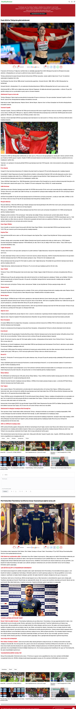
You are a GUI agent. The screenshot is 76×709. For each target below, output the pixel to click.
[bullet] (22, 491)
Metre (8, 438)
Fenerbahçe (4, 669)
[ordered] (20, 491)
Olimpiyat (14, 438)
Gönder (5, 491)
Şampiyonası (20, 438)
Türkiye (27, 438)
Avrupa (3, 438)
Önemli (10, 669)
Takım (15, 669)
